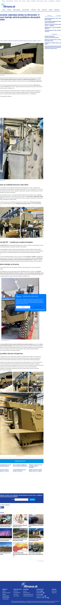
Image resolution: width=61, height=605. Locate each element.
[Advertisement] (20, 483)
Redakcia (4, 594)
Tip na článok (16, 596)
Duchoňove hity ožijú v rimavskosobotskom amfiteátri (52, 37)
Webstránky (33, 1)
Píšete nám (33, 9)
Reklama (28, 1)
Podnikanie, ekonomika (13, 40)
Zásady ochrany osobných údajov (39, 309)
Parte (20, 1)
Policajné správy (25, 9)
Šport (39, 9)
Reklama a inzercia (6, 592)
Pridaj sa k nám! (40, 1)
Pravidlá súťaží (5, 599)
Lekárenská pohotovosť (28, 596)
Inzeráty (3, 1)
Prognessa (54, 592)
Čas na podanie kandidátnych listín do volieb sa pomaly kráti (20, 465)
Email (13, 499)
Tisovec (38, 40)
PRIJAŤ (23, 307)
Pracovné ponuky (9, 1)
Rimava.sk (16, 591)
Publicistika (44, 9)
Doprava (5, 40)
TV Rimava (9, 9)
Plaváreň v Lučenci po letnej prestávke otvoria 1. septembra (35, 466)
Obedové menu (26, 592)
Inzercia (25, 591)
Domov (3, 9)
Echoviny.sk (16, 594)
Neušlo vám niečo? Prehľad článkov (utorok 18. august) (35, 470)
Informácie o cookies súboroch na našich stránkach (24, 309)
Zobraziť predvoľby (38, 307)
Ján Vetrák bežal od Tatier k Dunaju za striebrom (19, 470)
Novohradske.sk (51, 1)
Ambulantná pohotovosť (28, 594)
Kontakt (45, 1)
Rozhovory (26, 40)
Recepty (23, 1)
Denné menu (56, 9)
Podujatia (16, 1)
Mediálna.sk (58, 1)
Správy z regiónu (16, 9)
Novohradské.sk (17, 592)
